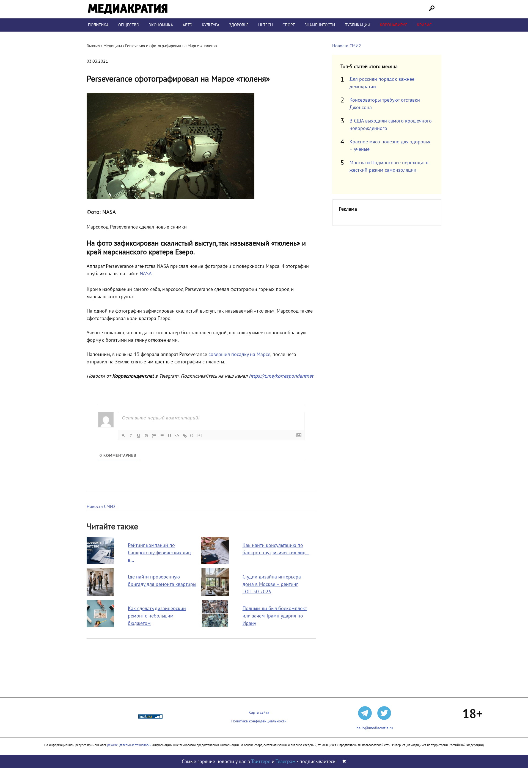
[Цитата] (169, 435)
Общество (128, 25)
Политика (98, 25)
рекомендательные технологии (129, 745)
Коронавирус (393, 25)
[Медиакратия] (127, 9)
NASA (146, 274)
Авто (187, 25)
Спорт (288, 25)
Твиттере (260, 761)
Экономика (161, 25)
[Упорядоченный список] (154, 435)
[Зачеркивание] (146, 435)
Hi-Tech (265, 25)
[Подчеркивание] (138, 435)
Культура (210, 25)
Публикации (357, 25)
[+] (200, 435)
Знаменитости (319, 25)
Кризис (424, 25)
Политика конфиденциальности (259, 721)
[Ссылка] (185, 435)
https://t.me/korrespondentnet (281, 376)
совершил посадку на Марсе (239, 354)
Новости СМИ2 (101, 506)
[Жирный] (123, 435)
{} (192, 435)
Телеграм (286, 761)
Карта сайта (259, 712)
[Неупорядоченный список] (162, 435)
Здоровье (239, 25)
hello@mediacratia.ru (374, 728)
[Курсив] (131, 435)
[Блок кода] (177, 435)
